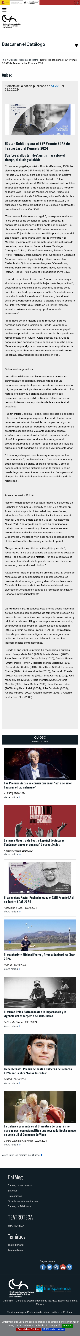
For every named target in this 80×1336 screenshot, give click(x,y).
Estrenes (12, 1190)
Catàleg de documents (20, 1185)
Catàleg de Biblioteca (19, 1206)
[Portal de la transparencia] (53, 1288)
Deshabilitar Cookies (28, 1329)
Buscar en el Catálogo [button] (23, 44)
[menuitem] (73, 10)
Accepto (67, 1325)
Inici (4, 59)
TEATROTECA (20, 1217)
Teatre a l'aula (15, 1250)
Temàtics (16, 1236)
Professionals (15, 1196)
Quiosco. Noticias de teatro (23, 59)
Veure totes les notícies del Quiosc (21, 1155)
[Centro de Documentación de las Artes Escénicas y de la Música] (11, 21)
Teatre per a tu (15, 1244)
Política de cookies (53, 1329)
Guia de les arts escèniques (23, 1201)
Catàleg (15, 1177)
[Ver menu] (4, 9)
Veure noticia (11, 797)
